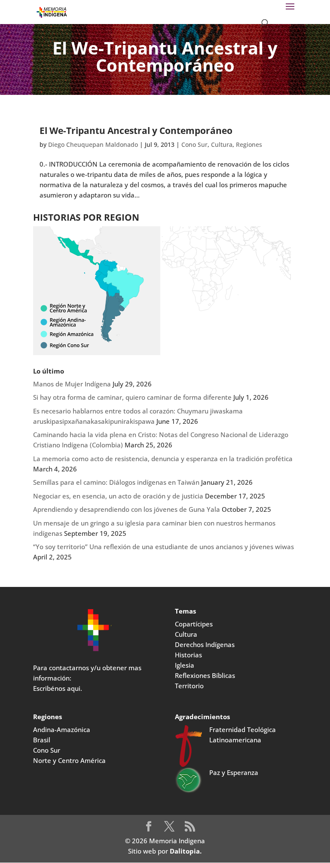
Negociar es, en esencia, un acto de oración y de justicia (118, 496)
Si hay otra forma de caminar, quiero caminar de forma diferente (132, 397)
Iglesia (184, 665)
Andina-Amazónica (61, 729)
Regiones (249, 144)
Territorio (189, 685)
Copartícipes (194, 624)
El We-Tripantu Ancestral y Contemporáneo (136, 131)
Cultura (221, 144)
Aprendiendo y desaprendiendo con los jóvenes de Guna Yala (126, 509)
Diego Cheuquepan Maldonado (93, 144)
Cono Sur (194, 144)
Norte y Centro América (69, 760)
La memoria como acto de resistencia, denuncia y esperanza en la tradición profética (163, 458)
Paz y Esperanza (233, 772)
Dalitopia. (186, 851)
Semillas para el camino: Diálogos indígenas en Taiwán (116, 482)
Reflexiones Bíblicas (205, 675)
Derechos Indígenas (205, 644)
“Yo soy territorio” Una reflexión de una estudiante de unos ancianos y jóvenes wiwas (163, 546)
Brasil (41, 739)
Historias (188, 654)
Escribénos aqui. (57, 688)
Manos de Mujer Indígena (72, 384)
